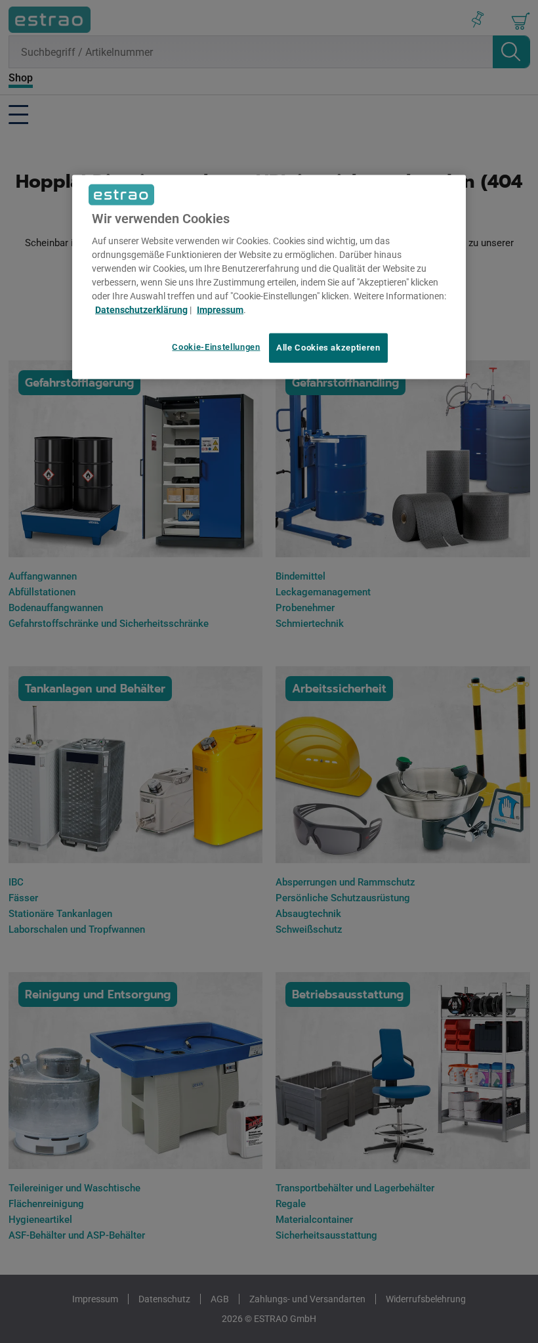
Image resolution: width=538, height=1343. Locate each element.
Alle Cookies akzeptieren (328, 347)
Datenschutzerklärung (141, 310)
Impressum (220, 310)
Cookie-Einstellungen (216, 347)
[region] (269, 277)
